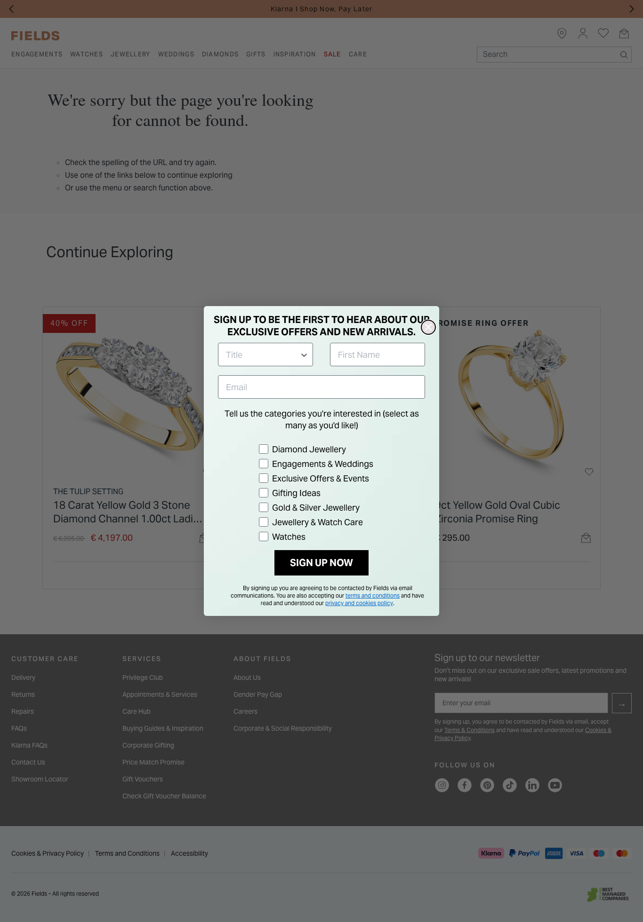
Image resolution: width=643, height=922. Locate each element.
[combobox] (262, 354)
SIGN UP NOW (321, 563)
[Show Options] (304, 354)
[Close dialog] (428, 327)
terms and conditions (373, 595)
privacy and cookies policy (359, 603)
